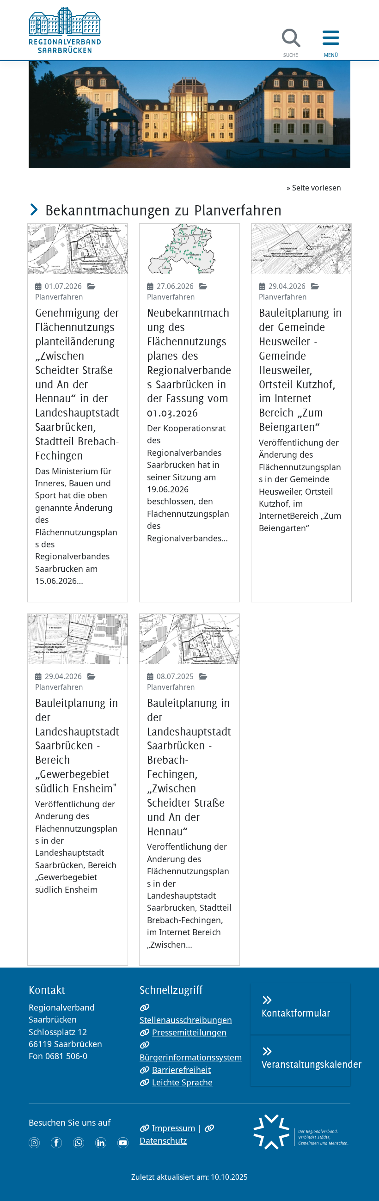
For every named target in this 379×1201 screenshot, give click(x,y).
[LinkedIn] (100, 1142)
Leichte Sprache (182, 1082)
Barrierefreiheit (181, 1069)
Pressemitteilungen (189, 1032)
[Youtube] (122, 1142)
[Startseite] (65, 30)
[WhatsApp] (78, 1142)
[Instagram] (34, 1142)
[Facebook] (56, 1142)
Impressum (173, 1128)
